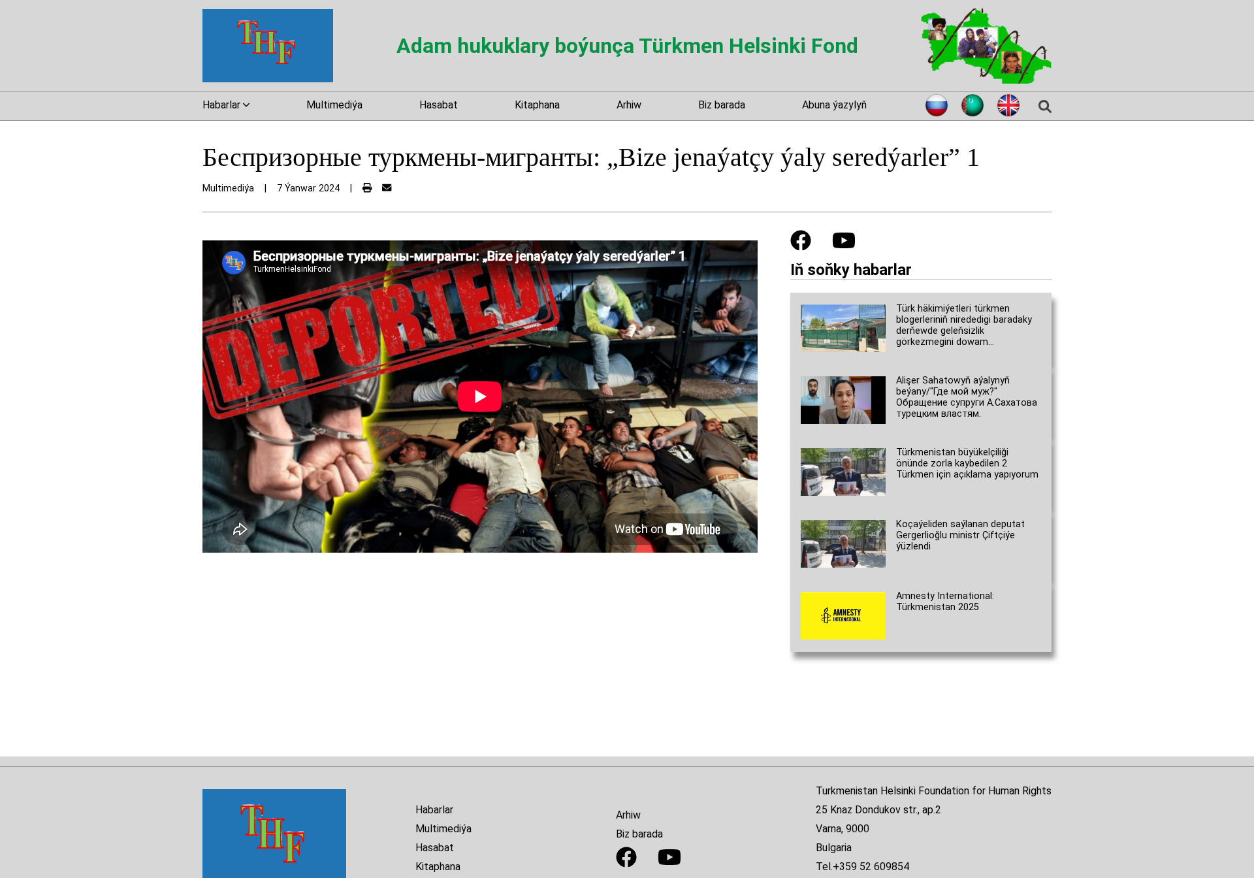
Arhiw (629, 105)
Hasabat (438, 105)
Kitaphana (537, 105)
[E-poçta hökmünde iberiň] (386, 188)
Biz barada (721, 105)
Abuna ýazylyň (834, 105)
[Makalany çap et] (367, 188)
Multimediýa (334, 105)
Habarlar (434, 810)
